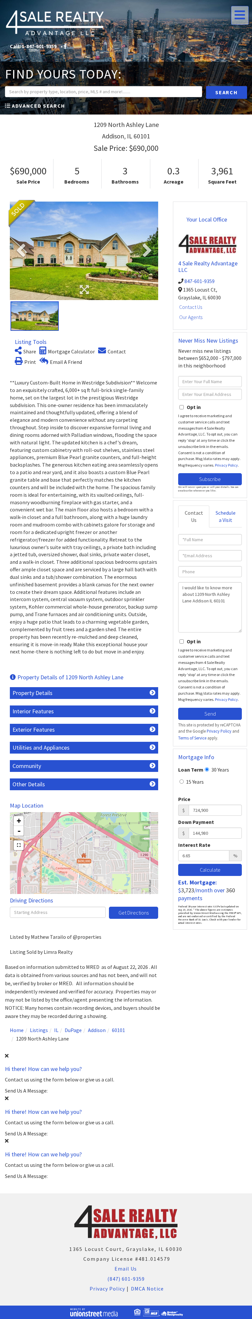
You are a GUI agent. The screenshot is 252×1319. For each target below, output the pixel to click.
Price (184, 799)
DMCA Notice (147, 1288)
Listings (39, 1030)
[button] (226, 92)
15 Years (194, 781)
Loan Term (190, 769)
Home (17, 1030)
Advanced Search (38, 105)
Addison (97, 1030)
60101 (118, 1030)
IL (56, 1030)
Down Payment (196, 822)
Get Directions (133, 912)
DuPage (73, 1030)
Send (210, 713)
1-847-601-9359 (39, 46)
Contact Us (190, 307)
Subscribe (210, 479)
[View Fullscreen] (19, 845)
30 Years (219, 769)
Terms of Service (192, 737)
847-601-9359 (199, 281)
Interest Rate (194, 845)
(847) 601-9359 (126, 1278)
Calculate (210, 869)
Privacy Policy (226, 465)
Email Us (125, 1268)
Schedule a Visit (226, 516)
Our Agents (190, 317)
